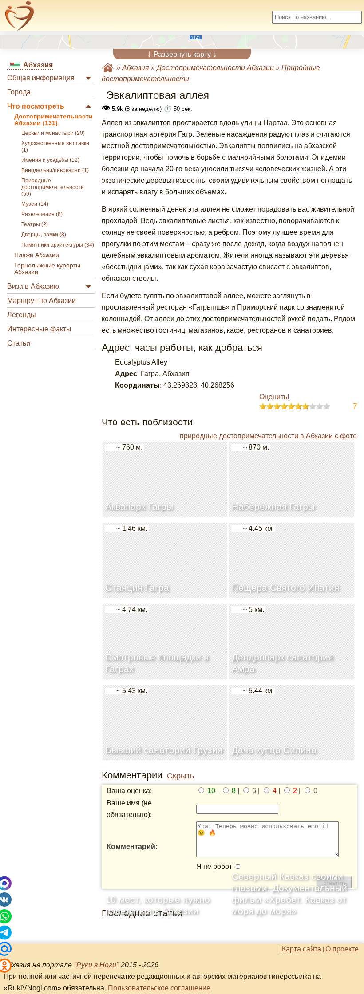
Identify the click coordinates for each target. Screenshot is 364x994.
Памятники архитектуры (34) (57, 245)
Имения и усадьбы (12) (50, 160)
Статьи (18, 343)
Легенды (21, 314)
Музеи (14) (34, 204)
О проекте (342, 949)
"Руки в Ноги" (96, 965)
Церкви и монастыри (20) (53, 133)
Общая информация (41, 78)
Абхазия (135, 67)
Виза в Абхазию (33, 286)
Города (19, 92)
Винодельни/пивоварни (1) (55, 170)
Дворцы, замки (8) (43, 234)
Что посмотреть (35, 106)
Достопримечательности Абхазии (215, 67)
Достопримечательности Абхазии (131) (53, 119)
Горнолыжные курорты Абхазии (47, 268)
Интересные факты (39, 329)
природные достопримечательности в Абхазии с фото (268, 436)
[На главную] (19, 15)
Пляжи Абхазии (36, 255)
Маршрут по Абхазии (41, 300)
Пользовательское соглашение (159, 988)
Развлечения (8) (42, 214)
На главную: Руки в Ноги (108, 67)
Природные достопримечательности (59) (52, 187)
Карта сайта (301, 949)
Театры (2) (34, 224)
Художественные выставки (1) (55, 147)
